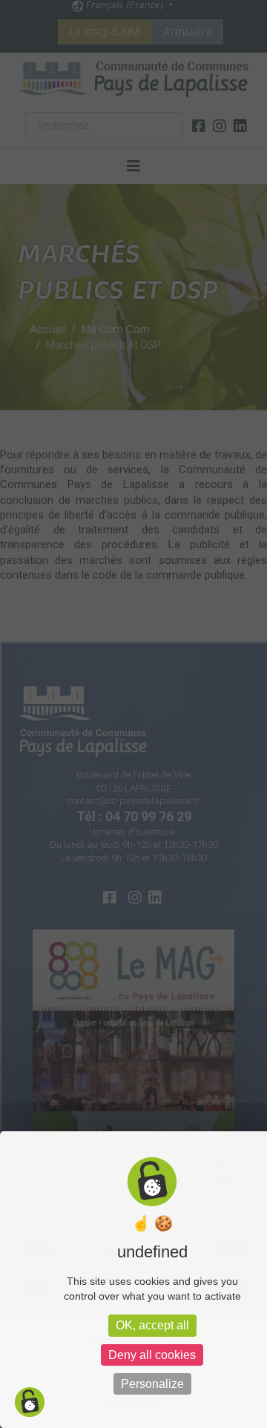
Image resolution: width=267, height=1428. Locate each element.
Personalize (152, 1384)
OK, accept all (152, 1325)
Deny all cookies (152, 1355)
